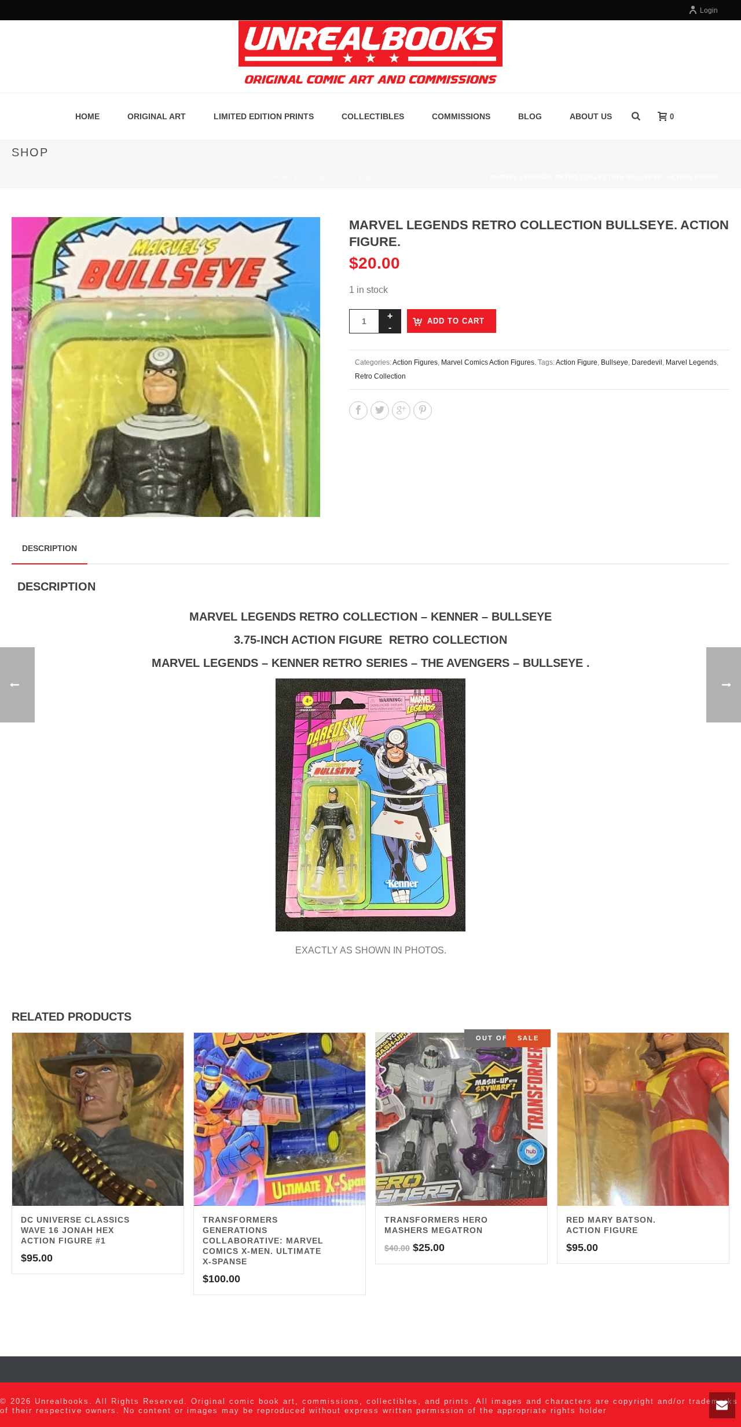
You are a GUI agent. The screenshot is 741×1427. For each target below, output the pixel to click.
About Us (591, 116)
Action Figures (328, 177)
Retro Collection (380, 376)
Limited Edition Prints (264, 116)
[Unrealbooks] (370, 56)
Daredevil (647, 362)
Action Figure (576, 362)
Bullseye (614, 362)
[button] (297, 239)
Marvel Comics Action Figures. (423, 177)
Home (87, 116)
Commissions (461, 116)
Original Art (156, 116)
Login (709, 10)
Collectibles (373, 116)
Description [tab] (49, 548)
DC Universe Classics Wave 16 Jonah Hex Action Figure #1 (75, 1230)
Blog (530, 116)
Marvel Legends (691, 362)
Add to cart (456, 321)
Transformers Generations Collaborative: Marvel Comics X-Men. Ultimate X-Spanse (263, 1240)
